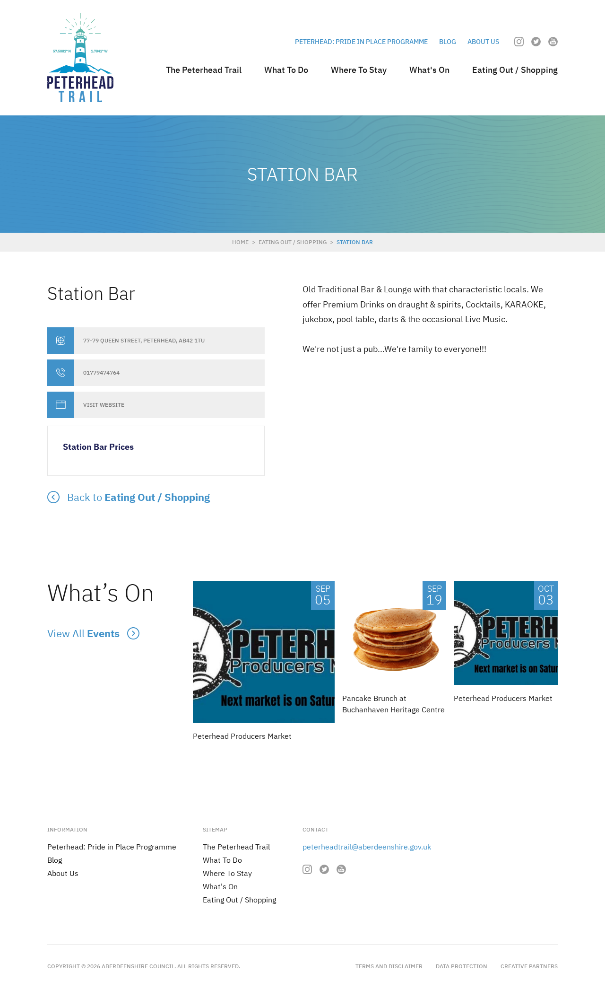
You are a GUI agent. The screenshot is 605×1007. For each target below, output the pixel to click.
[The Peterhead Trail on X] (536, 41)
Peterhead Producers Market (242, 736)
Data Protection (461, 966)
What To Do (286, 69)
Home (240, 241)
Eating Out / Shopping (515, 69)
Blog (447, 41)
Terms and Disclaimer (389, 966)
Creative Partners (529, 966)
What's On (429, 69)
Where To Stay (359, 69)
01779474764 (101, 373)
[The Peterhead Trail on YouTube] (553, 41)
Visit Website (103, 405)
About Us (483, 41)
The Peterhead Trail (204, 69)
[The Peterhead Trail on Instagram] (519, 41)
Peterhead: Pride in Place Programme (361, 41)
